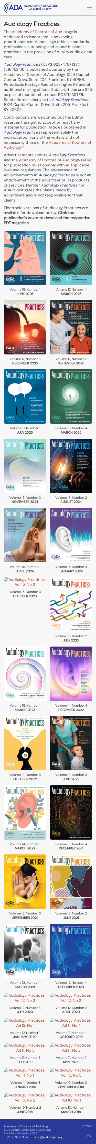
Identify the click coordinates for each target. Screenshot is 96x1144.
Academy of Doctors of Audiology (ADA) (55, 160)
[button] (89, 7)
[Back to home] (31, 7)
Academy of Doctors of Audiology (42, 31)
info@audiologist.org (48, 1137)
